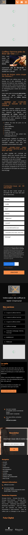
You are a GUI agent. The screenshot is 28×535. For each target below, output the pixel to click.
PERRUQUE (9, 342)
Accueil (5, 462)
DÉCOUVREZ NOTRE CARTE (8, 391)
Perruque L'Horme (6, 498)
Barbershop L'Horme (13, 502)
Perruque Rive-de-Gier (19, 498)
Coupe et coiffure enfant (13, 322)
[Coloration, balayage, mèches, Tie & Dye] (14, 352)
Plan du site (6, 478)
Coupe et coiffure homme (13, 317)
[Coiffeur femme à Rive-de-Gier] (18, 60)
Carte (4, 466)
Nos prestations (7, 469)
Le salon (5, 464)
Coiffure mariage (11, 326)
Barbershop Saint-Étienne (8, 506)
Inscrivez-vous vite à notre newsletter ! (14, 439)
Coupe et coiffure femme (13, 313)
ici (12, 258)
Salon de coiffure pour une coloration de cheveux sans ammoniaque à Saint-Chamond (14, 507)
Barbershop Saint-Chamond (17, 504)
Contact (5, 473)
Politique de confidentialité (10, 477)
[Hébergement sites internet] (8, 520)
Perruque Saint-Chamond (8, 500)
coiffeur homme (9, 165)
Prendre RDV (6, 468)
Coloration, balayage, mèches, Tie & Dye (15, 332)
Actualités (5, 471)
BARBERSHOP (10, 337)
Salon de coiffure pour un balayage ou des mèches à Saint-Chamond (14, 511)
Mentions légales (7, 475)
